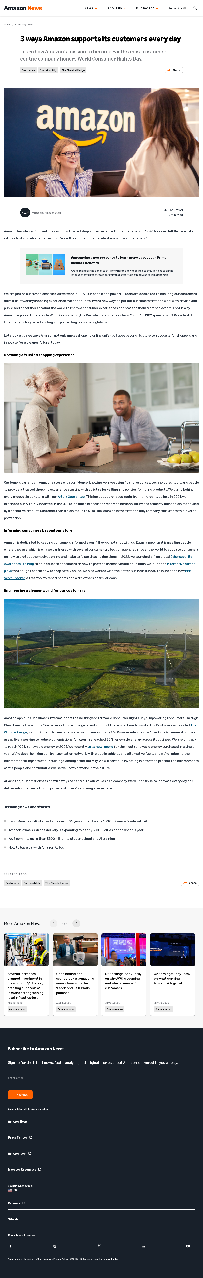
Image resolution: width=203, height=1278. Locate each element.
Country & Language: (20, 1185)
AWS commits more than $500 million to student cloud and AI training (62, 838)
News (88, 8)
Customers (28, 70)
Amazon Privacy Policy (56, 1258)
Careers (14, 1203)
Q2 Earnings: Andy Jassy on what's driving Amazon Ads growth (172, 978)
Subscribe (175, 8)
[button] (96, 8)
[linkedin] (146, 1246)
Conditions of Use (33, 1258)
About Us (114, 8)
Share (176, 70)
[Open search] (195, 8)
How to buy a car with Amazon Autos (36, 847)
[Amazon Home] (23, 8)
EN (15, 1190)
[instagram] (57, 1246)
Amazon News (18, 1121)
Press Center (17, 1137)
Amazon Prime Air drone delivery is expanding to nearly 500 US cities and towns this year (76, 830)
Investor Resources (22, 1169)
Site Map (14, 1219)
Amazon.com (17, 1153)
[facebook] (13, 1246)
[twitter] (101, 1246)
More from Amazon (21, 1235)
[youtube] (190, 1246)
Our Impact (145, 8)
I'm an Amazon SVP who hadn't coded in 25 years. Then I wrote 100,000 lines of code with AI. (78, 821)
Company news (24, 24)
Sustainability (48, 70)
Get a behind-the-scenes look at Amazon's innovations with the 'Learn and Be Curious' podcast (75, 983)
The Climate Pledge (73, 70)
